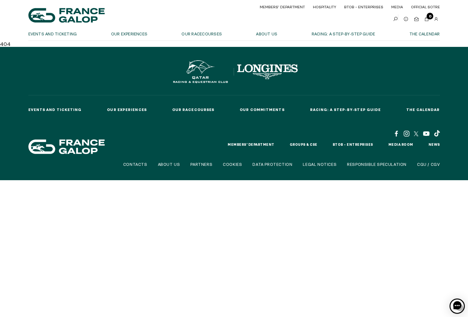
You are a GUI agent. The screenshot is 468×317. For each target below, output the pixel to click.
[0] (427, 17)
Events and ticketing (52, 34)
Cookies (232, 164)
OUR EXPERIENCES (129, 34)
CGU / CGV (428, 164)
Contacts (135, 164)
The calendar (424, 34)
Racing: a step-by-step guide (343, 34)
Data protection (272, 164)
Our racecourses (201, 34)
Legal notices (320, 164)
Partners (201, 164)
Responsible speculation (377, 164)
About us (266, 34)
